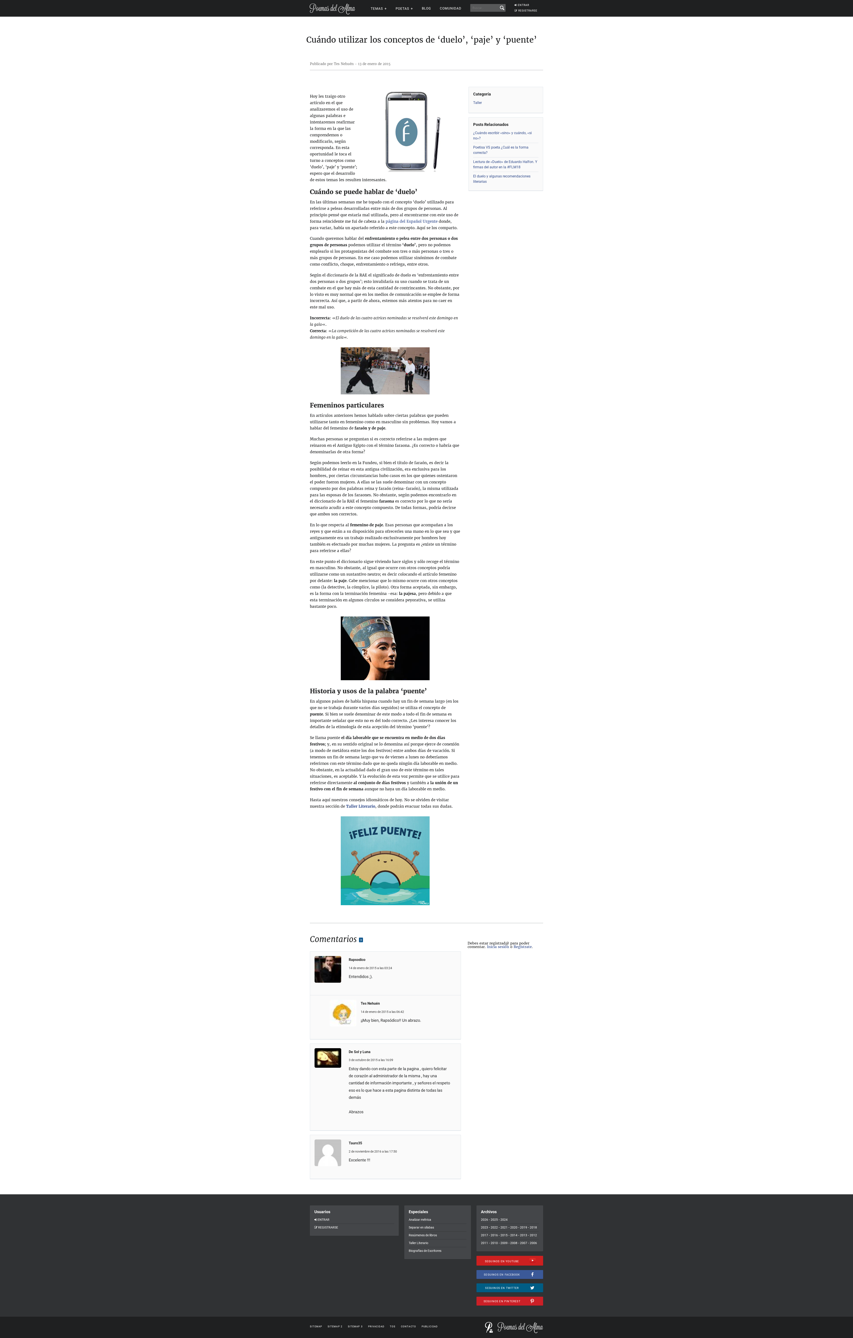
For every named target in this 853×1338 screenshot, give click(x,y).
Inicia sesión (498, 946)
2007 (523, 1243)
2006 (533, 1243)
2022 (494, 1227)
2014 (513, 1235)
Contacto (408, 1326)
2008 (513, 1243)
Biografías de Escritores (425, 1250)
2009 (504, 1243)
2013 (523, 1235)
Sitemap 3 (355, 1326)
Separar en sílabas (421, 1227)
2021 (504, 1227)
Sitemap (316, 1326)
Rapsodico (357, 960)
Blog (426, 8)
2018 (533, 1227)
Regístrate (523, 946)
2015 (504, 1235)
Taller (477, 103)
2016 (494, 1235)
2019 (523, 1227)
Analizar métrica (420, 1219)
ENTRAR (523, 5)
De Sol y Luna (360, 1052)
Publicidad (430, 1326)
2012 (533, 1235)
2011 (484, 1243)
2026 (484, 1219)
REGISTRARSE (527, 10)
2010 (494, 1243)
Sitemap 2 (335, 1326)
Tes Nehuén (370, 1003)
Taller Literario (360, 806)
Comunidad (450, 8)
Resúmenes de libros (423, 1235)
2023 (484, 1227)
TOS (392, 1326)
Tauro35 (355, 1143)
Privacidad (376, 1326)
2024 (504, 1219)
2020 (513, 1227)
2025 (494, 1219)
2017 (484, 1235)
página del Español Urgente (412, 221)
